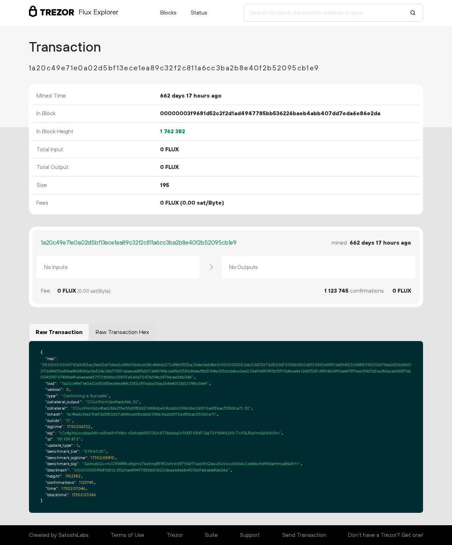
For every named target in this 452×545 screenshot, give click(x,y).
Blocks (168, 12)
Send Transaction (304, 535)
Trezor (175, 535)
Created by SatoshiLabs (59, 535)
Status (199, 12)
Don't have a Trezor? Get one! (385, 535)
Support (250, 535)
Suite (211, 535)
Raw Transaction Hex (122, 332)
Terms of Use (127, 535)
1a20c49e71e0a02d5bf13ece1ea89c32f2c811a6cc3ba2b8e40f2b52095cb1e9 (139, 243)
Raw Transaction (59, 332)
